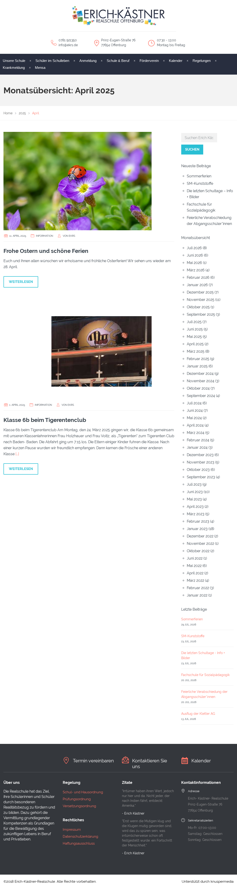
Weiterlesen (21, 282)
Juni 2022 (195, 558)
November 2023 (200, 462)
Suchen (192, 149)
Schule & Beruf (118, 61)
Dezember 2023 (200, 455)
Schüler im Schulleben (52, 61)
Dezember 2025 (200, 292)
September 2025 (201, 314)
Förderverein (149, 61)
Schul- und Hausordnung (83, 792)
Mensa (40, 68)
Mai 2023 (194, 499)
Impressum (72, 829)
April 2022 (195, 573)
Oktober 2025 (198, 307)
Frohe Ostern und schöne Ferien (45, 251)
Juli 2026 (194, 248)
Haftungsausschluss (79, 843)
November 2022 (200, 543)
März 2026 (196, 270)
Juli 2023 (194, 484)
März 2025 (195, 351)
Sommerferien (199, 176)
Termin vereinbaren (93, 761)
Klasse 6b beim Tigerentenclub (44, 420)
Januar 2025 (197, 366)
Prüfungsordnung (77, 799)
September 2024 (201, 396)
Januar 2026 (197, 285)
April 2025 (195, 344)
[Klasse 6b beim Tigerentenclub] (77, 350)
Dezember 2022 (200, 536)
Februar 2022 (198, 588)
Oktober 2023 (198, 469)
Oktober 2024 (198, 388)
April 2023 (195, 506)
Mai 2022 (194, 566)
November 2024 (200, 381)
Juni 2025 (195, 329)
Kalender (175, 61)
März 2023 (195, 514)
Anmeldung (88, 61)
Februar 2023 (198, 521)
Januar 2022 (197, 595)
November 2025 (200, 299)
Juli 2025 (194, 322)
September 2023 (201, 477)
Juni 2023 (195, 492)
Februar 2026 (198, 277)
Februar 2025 (198, 359)
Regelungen (202, 61)
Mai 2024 (194, 418)
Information (44, 235)
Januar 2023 (197, 529)
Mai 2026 (194, 263)
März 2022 (195, 580)
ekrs (72, 235)
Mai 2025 (194, 336)
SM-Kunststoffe (200, 183)
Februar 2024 (198, 440)
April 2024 (195, 425)
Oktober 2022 (198, 551)
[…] (17, 454)
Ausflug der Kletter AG (198, 713)
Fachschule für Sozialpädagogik (205, 675)
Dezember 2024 (200, 373)
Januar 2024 (197, 447)
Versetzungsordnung (79, 806)
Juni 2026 (195, 255)
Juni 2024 (195, 410)
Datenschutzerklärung (80, 836)
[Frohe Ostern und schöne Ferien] (77, 181)
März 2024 (195, 432)
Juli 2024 (194, 403)
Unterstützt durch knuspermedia (208, 881)
